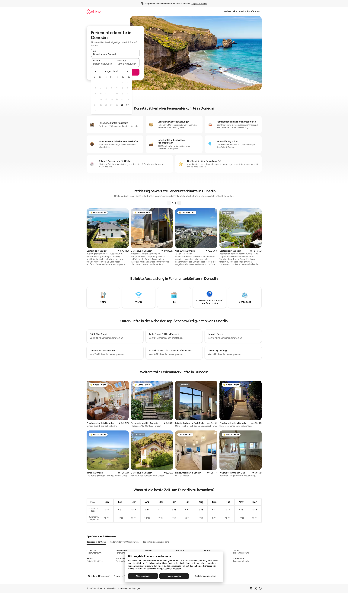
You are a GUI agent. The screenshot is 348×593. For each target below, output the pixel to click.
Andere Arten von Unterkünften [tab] (124, 542)
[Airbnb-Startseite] (94, 11)
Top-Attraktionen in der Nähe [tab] (156, 542)
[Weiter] (179, 203)
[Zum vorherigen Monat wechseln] (96, 71)
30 (127, 105)
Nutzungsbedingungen (130, 588)
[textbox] (103, 63)
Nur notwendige (174, 576)
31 (95, 110)
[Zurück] (169, 203)
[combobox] (115, 54)
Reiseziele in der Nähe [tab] (96, 542)
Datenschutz (111, 588)
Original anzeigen (199, 3)
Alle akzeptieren (143, 576)
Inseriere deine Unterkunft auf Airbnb (241, 11)
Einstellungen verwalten (205, 576)
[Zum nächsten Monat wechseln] (127, 71)
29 (122, 105)
